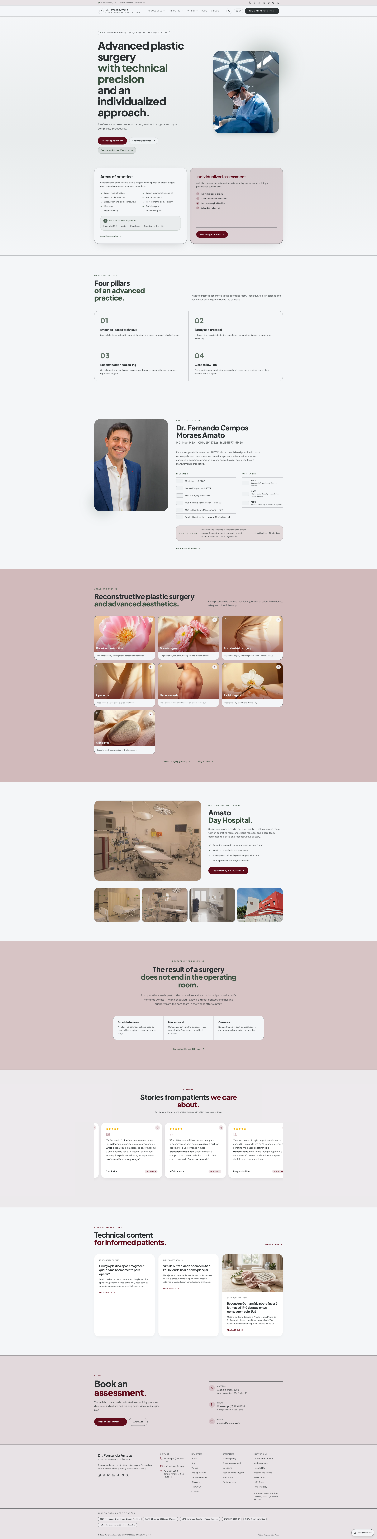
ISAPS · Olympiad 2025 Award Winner (160, 1519)
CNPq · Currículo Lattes (255, 1519)
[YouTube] (259, 2)
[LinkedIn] (264, 2)
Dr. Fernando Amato (263, 1458)
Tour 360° (196, 1486)
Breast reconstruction (233, 1463)
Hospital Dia (259, 1468)
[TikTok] (268, 2)
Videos (215, 11)
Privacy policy (260, 1486)
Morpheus (135, 226)
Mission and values (263, 1472)
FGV (221, 510)
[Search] (229, 11)
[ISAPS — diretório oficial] (245, 494)
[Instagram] (250, 2)
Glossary (195, 1482)
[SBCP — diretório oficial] (245, 483)
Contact (195, 1491)
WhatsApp (138, 1421)
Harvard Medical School (218, 517)
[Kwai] (273, 2)
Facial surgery (229, 1482)
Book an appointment (262, 11)
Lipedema (227, 1468)
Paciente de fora (199, 1477)
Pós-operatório (198, 1472)
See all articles (272, 1244)
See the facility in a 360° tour (227, 870)
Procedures (155, 11)
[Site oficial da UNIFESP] (179, 481)
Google (149, 1171)
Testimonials (260, 1477)
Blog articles (204, 761)
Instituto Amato (261, 1463)
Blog (204, 11)
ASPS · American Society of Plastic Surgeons (200, 1519)
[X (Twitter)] (278, 2)
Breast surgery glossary (175, 761)
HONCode (259, 1482)
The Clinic (174, 11)
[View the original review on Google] (154, 1127)
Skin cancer (228, 1477)
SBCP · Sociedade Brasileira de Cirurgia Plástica (120, 1519)
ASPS (253, 502)
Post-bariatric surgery (233, 1472)
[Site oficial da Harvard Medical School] (179, 517)
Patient (191, 11)
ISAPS (253, 491)
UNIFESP (201, 481)
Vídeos (194, 1468)
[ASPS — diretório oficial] (245, 503)
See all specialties (109, 236)
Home (194, 1458)
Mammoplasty (229, 1458)
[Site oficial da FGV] (179, 510)
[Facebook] (254, 2)
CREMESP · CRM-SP (232, 1519)
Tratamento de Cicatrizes (266, 1493)
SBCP (253, 480)
